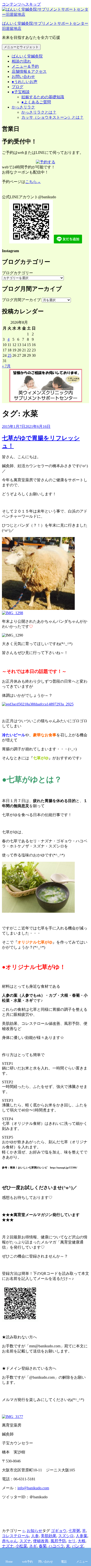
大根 (81, 1541)
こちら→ (33, 182)
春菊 (43, 1546)
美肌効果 (48, 1536)
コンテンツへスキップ (21, 4)
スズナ (25, 1541)
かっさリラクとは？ (38, 112)
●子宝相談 (21, 92)
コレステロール (15, 1536)
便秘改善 (41, 1541)
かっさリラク (23, 107)
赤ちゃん (9, 1541)
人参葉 (81, 1536)
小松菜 (21, 1546)
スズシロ (66, 1536)
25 (9, 355)
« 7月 (6, 366)
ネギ (33, 1546)
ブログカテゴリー (17, 273)
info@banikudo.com (33, 1488)
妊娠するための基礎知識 (42, 97)
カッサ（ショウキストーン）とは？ (52, 117)
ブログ (17, 87)
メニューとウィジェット (21, 47)
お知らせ (34, 1531)
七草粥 (74, 1531)
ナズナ (8, 1546)
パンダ (77, 1546)
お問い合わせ (23, 77)
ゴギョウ (58, 1531)
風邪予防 (58, 1541)
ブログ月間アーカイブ (21, 300)
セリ (72, 1541)
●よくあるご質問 (36, 102)
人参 (35, 1536)
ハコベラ (56, 1546)
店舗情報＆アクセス (29, 71)
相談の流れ (21, 61)
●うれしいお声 (24, 82)
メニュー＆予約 (25, 66)
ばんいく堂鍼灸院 (27, 56)
